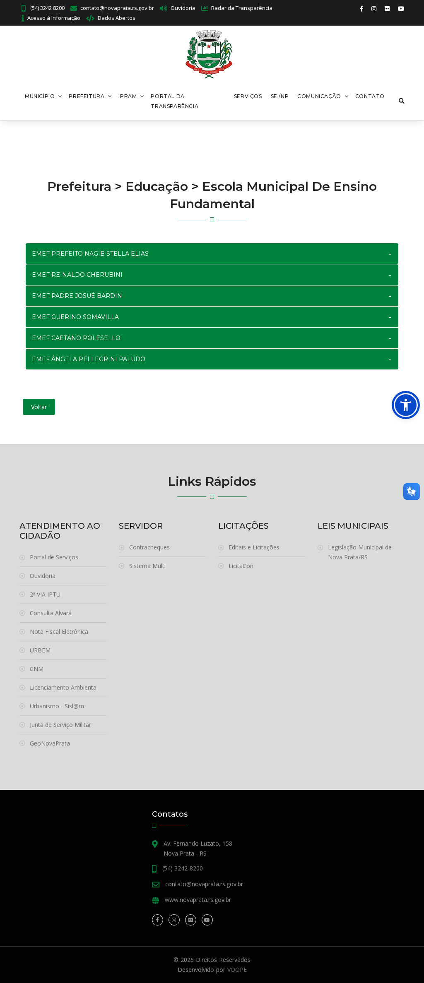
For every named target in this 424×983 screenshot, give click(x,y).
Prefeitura (86, 96)
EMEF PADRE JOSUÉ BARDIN (77, 296)
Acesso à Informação (53, 18)
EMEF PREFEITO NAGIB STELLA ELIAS (90, 253)
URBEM (40, 650)
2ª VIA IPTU (45, 594)
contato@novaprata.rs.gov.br (117, 8)
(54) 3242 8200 (47, 8)
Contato (370, 96)
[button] (406, 405)
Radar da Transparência (241, 8)
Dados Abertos (116, 18)
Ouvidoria (183, 8)
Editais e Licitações (254, 547)
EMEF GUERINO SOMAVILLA (75, 317)
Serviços (248, 96)
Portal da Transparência (174, 101)
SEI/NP (280, 96)
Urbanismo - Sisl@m (57, 706)
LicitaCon (241, 566)
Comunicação (319, 96)
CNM (36, 669)
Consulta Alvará (51, 613)
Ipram (127, 96)
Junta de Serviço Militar (60, 725)
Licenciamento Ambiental (64, 687)
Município (40, 96)
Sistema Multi (147, 566)
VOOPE (237, 969)
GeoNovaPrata (50, 743)
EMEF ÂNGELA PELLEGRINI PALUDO (88, 359)
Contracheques (149, 547)
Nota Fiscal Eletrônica (59, 631)
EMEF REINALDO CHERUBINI (77, 274)
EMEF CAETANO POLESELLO (76, 338)
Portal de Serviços (54, 557)
